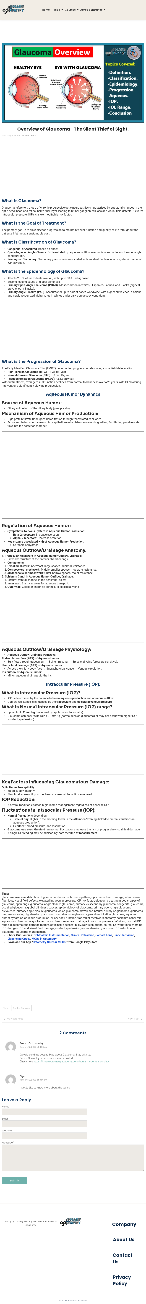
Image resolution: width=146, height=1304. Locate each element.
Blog (57, 10)
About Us (123, 1239)
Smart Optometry (31, 1043)
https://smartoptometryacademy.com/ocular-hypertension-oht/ (71, 1061)
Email (6, 1118)
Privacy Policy (122, 1280)
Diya (22, 1076)
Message (8, 1142)
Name (6, 1106)
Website (7, 1130)
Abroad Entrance (91, 10)
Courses (70, 10)
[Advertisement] (73, 165)
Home (46, 10)
